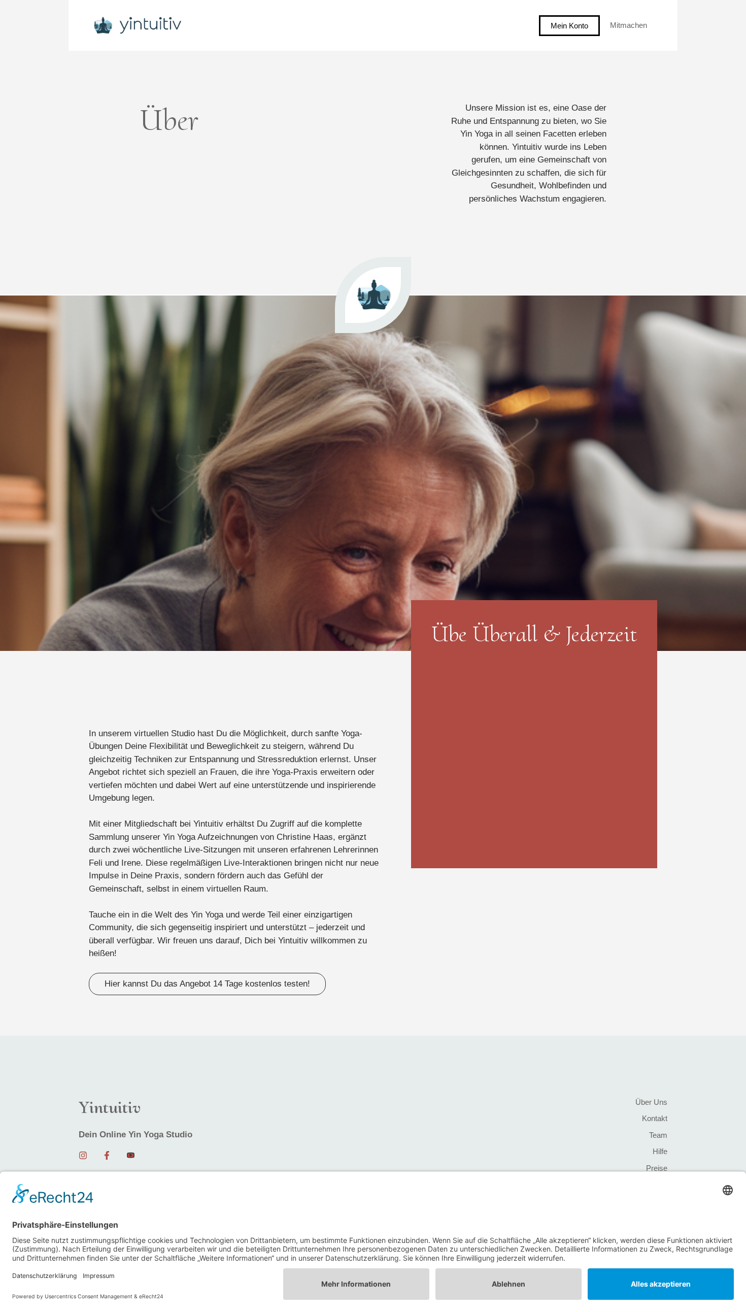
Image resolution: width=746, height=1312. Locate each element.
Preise (656, 1168)
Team (658, 1135)
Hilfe (660, 1151)
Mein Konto (569, 25)
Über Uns (651, 1102)
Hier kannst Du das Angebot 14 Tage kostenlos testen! (207, 984)
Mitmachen (628, 25)
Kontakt (654, 1118)
